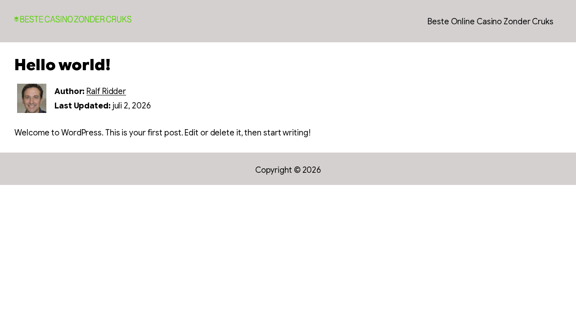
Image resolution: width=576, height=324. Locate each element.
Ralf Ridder (106, 91)
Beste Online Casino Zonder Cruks (491, 22)
